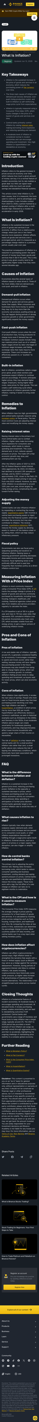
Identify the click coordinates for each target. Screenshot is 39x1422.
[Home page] (15, 4)
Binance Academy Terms (17, 1411)
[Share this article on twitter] (3, 1157)
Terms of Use (27, 1409)
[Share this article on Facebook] (12, 1157)
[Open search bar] (24, 4)
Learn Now (32, 14)
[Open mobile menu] (37, 4)
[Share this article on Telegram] (21, 1157)
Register (30, 4)
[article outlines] (34, 18)
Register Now (19, 1287)
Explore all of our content (17, 1310)
